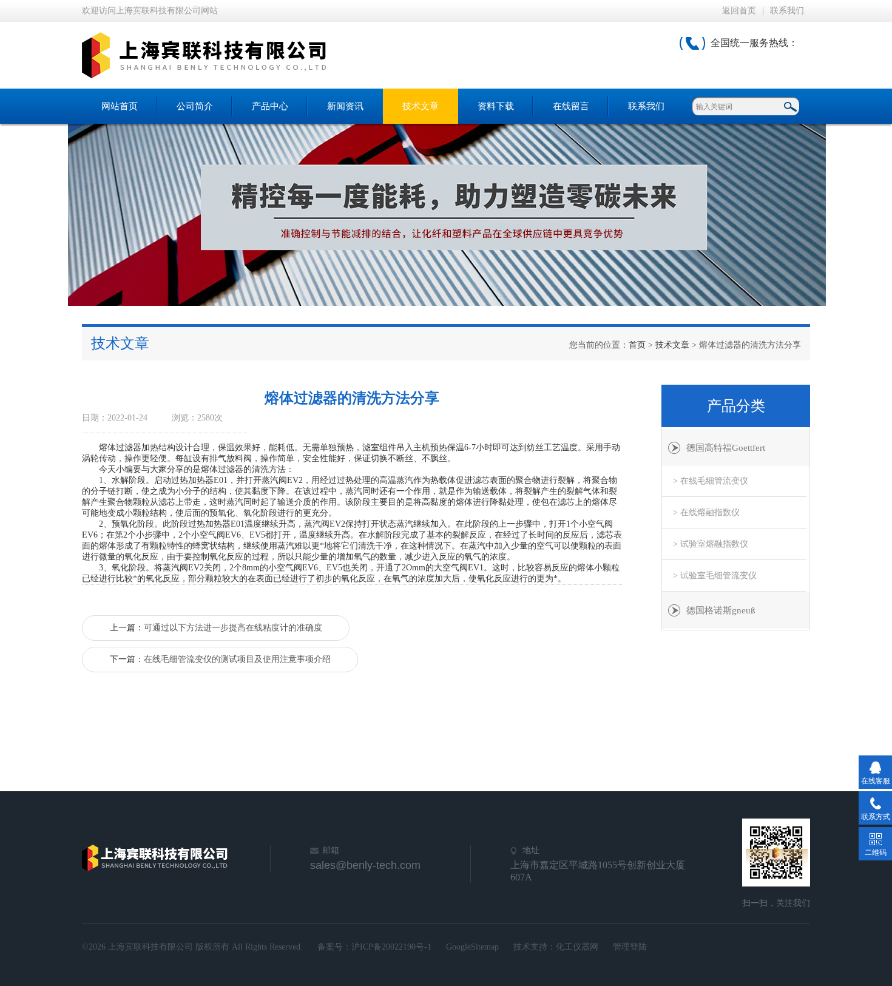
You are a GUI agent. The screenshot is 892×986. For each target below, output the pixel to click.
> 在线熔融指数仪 (706, 512)
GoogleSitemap (472, 946)
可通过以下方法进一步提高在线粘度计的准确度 (233, 627)
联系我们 (787, 10)
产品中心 (270, 106)
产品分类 (736, 406)
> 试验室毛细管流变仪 (715, 575)
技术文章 (420, 106)
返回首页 (739, 10)
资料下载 (496, 106)
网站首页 (119, 106)
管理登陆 (630, 946)
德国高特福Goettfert (725, 448)
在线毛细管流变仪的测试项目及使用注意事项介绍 (237, 659)
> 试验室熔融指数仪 (710, 544)
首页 (637, 344)
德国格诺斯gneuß (720, 610)
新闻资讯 (345, 106)
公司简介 (195, 106)
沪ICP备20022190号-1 (391, 946)
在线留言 (571, 106)
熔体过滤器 (120, 447)
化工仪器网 (577, 946)
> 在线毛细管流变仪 (710, 480)
